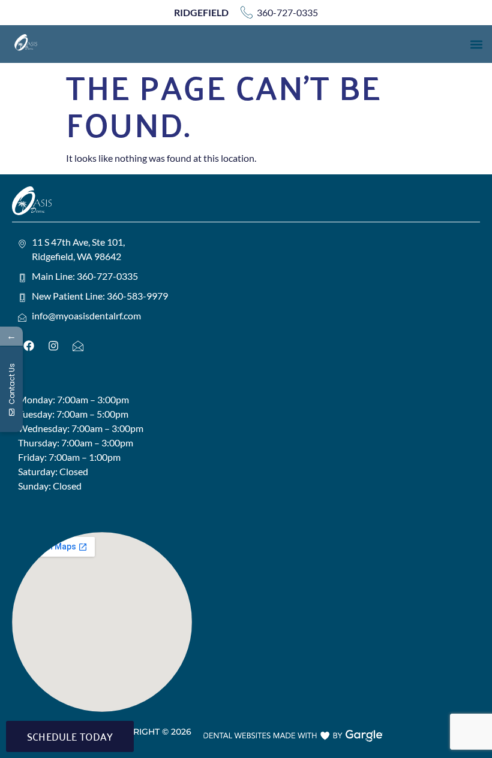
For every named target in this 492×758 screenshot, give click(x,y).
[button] (476, 44)
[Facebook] (29, 346)
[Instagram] (53, 346)
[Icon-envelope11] (78, 346)
